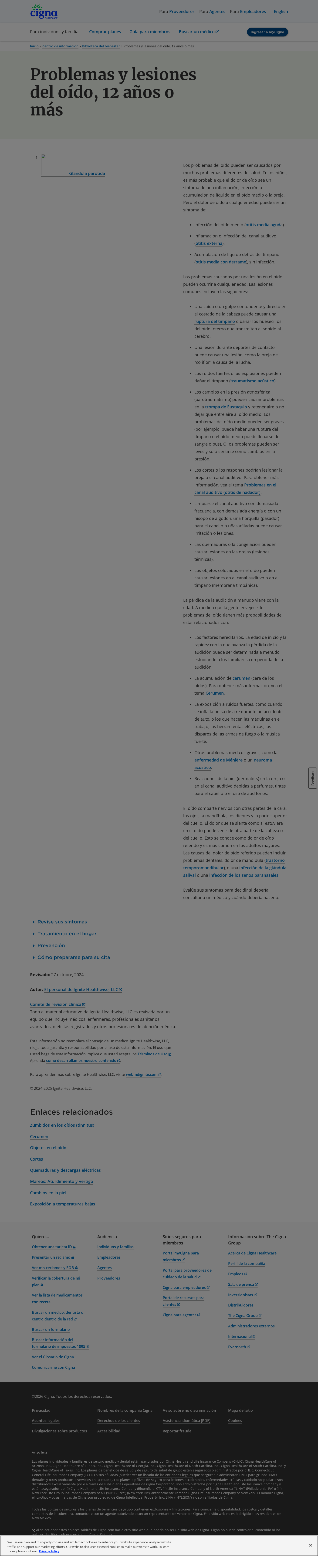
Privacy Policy (49, 1551)
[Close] (310, 1545)
